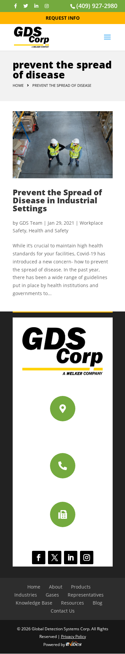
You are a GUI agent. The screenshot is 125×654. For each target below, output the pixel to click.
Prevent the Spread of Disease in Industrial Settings (57, 200)
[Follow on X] (54, 557)
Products (81, 587)
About (55, 587)
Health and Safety (48, 230)
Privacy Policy (73, 636)
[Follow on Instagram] (86, 557)
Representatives (86, 595)
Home (18, 85)
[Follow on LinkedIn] (70, 557)
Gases (52, 595)
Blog (97, 603)
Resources (72, 603)
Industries (25, 595)
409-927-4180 (63, 536)
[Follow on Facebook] (38, 557)
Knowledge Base (34, 603)
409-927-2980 (63, 487)
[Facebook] (15, 6)
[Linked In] (36, 6)
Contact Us (63, 611)
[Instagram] (47, 6)
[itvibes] (74, 644)
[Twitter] (25, 6)
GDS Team (30, 223)
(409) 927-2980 (96, 6)
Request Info (63, 18)
